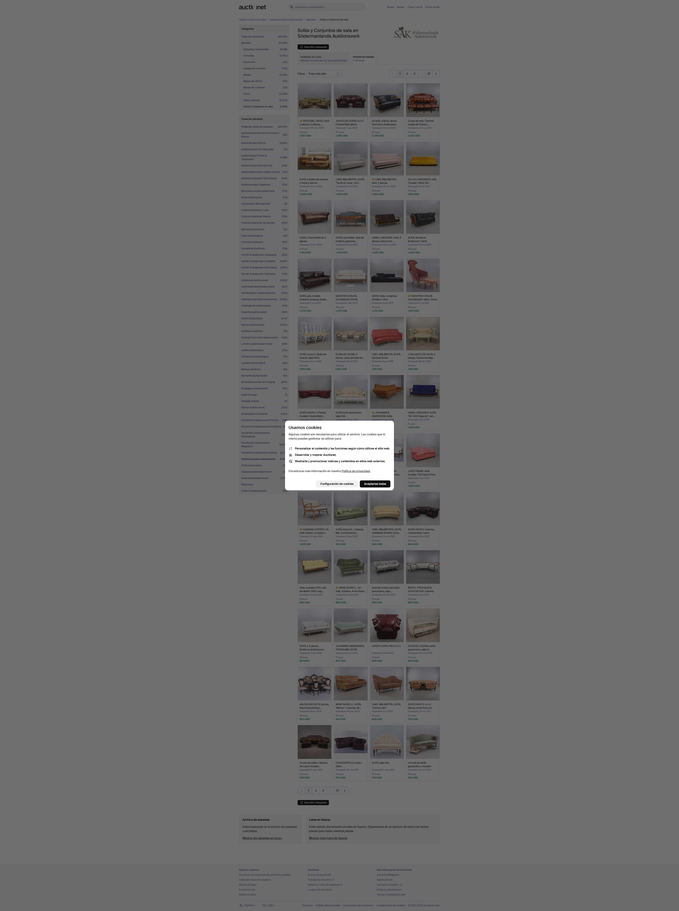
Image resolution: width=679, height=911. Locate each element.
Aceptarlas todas (375, 484)
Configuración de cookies (336, 484)
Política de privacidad (356, 471)
